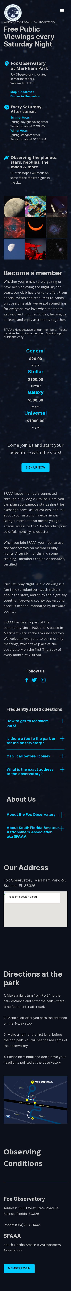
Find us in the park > (25, 96)
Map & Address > (22, 92)
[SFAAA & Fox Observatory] (13, 20)
